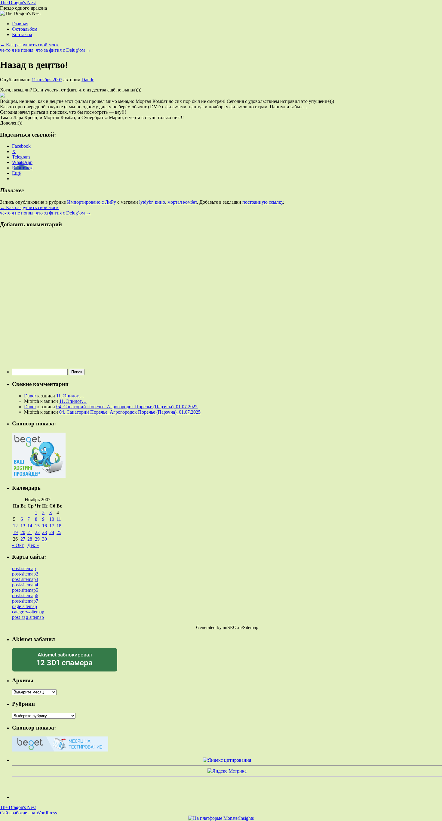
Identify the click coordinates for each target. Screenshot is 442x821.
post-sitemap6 (25, 595)
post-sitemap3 (25, 579)
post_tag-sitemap (28, 617)
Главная (20, 23)
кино (160, 202)
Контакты (22, 34)
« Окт (18, 545)
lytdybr (145, 202)
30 (44, 539)
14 (29, 525)
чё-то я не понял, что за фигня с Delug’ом (45, 50)
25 (59, 532)
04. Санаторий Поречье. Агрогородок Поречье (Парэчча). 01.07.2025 (127, 406)
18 (59, 525)
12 (15, 525)
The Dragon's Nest (18, 2)
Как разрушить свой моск (29, 44)
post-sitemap (24, 568)
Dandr (87, 79)
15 (37, 525)
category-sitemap (28, 611)
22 (37, 532)
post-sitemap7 (25, 600)
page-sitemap (24, 606)
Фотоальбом (24, 29)
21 (29, 532)
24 (51, 532)
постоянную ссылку (262, 202)
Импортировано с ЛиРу (91, 202)
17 (51, 525)
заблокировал (65, 661)
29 (37, 539)
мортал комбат (182, 202)
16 (44, 525)
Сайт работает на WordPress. (29, 812)
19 (15, 532)
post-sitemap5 (25, 590)
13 (22, 525)
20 (22, 532)
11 (59, 519)
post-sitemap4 (25, 584)
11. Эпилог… (70, 395)
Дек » (33, 545)
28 (29, 539)
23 (44, 532)
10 (51, 519)
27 (22, 539)
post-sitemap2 (25, 573)
